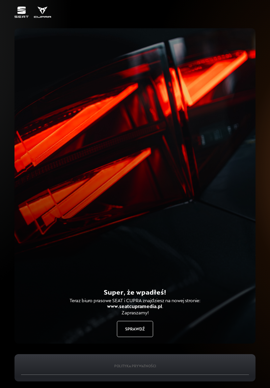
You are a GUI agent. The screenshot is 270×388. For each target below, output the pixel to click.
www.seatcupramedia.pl (134, 306)
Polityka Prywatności (135, 366)
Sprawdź (135, 329)
